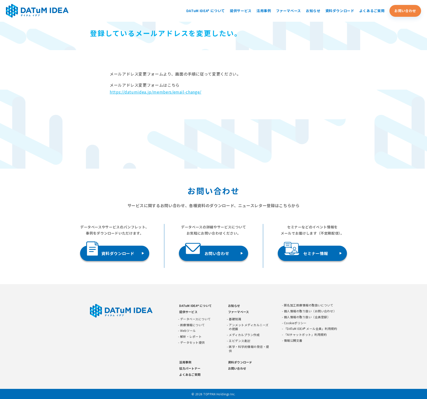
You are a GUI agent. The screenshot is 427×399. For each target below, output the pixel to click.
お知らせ (313, 10)
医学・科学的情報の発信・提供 (249, 349)
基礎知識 (235, 319)
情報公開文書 (293, 340)
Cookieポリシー (295, 323)
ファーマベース (288, 10)
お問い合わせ (405, 10)
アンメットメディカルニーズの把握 (248, 327)
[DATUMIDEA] (37, 11)
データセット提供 (192, 342)
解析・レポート (191, 337)
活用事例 (263, 10)
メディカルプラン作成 (244, 335)
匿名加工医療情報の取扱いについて (308, 305)
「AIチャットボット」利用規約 (305, 335)
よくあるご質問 (371, 10)
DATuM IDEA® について (205, 10)
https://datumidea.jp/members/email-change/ (155, 92)
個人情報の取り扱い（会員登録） (307, 317)
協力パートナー (189, 368)
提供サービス (241, 10)
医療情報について (192, 325)
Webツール (188, 331)
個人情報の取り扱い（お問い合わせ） (310, 311)
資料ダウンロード (339, 10)
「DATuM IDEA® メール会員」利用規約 (310, 329)
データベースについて (195, 319)
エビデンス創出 (239, 341)
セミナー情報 (315, 253)
